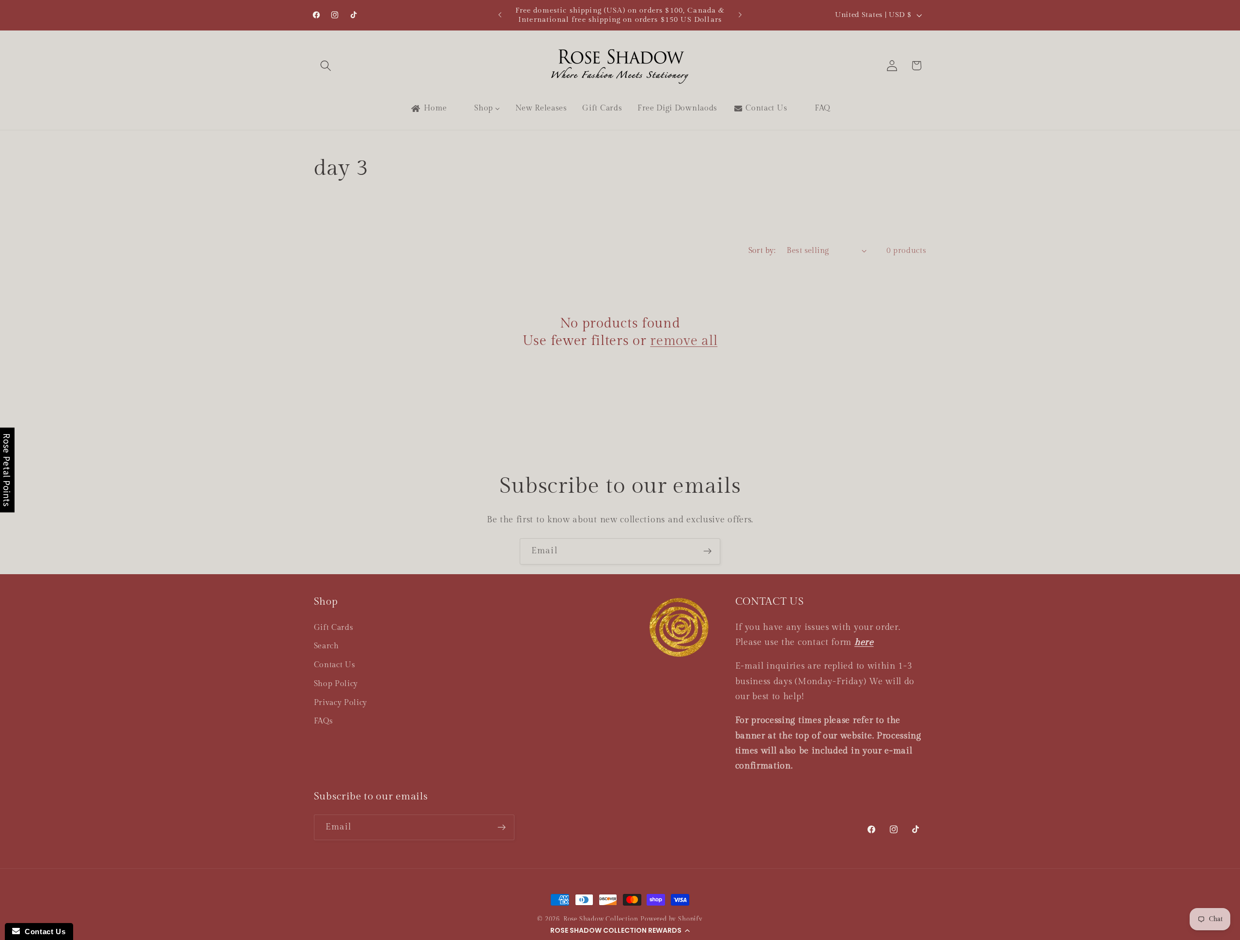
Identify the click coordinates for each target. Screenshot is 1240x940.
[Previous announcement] (500, 15)
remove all (683, 341)
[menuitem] (428, 108)
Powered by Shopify (671, 919)
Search (326, 646)
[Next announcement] (740, 15)
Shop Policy (336, 684)
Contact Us (335, 665)
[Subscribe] (707, 551)
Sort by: (762, 250)
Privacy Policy (341, 702)
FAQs (323, 721)
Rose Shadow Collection (600, 919)
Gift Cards (334, 627)
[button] (620, 930)
